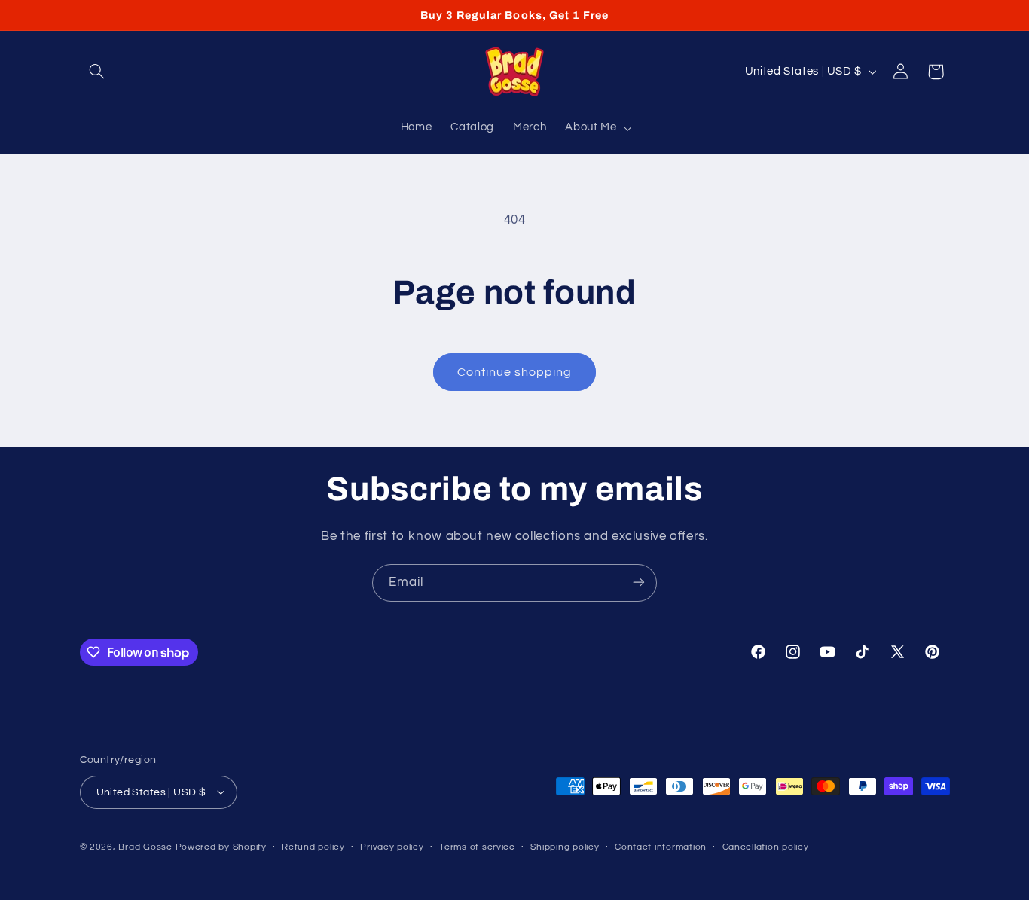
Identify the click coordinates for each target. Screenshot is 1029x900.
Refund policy (313, 847)
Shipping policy (564, 847)
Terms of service (477, 847)
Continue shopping (515, 372)
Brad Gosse (145, 846)
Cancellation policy (765, 847)
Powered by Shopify (221, 846)
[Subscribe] (638, 582)
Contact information (661, 847)
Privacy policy (391, 847)
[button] (97, 71)
